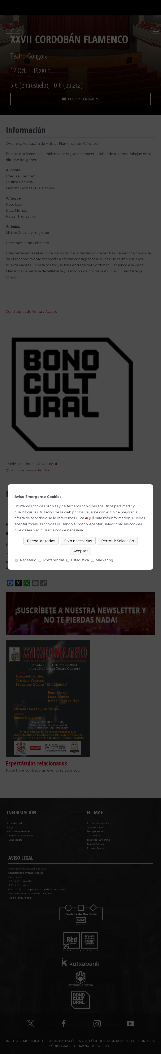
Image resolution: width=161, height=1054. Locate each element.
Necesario (28, 560)
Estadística (80, 560)
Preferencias (53, 560)
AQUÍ (89, 518)
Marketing (104, 560)
